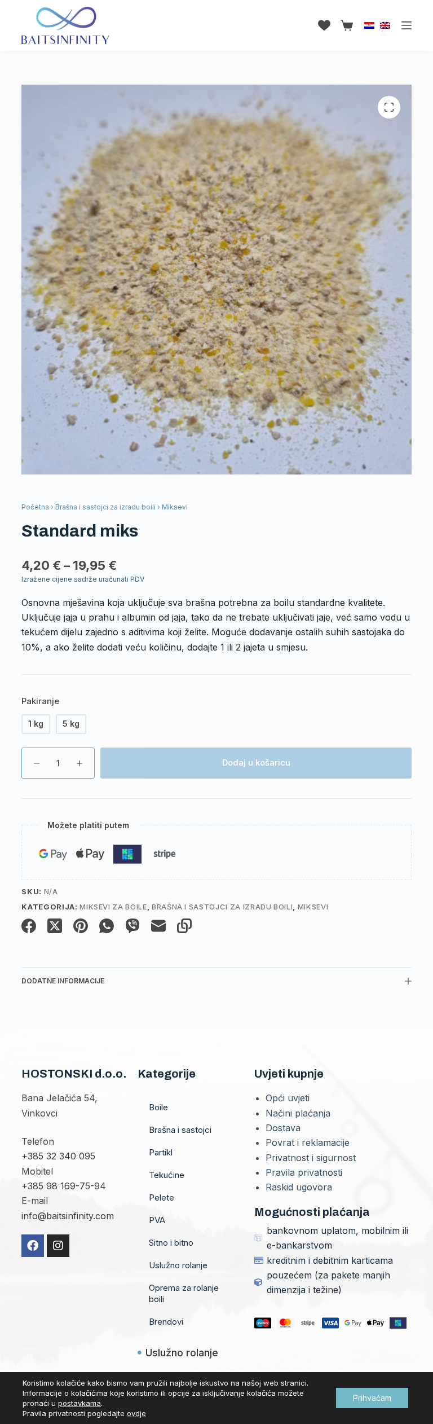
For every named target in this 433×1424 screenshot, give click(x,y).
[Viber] (132, 925)
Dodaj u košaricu (256, 762)
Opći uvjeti (288, 1098)
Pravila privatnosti (304, 1172)
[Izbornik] (406, 25)
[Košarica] (344, 25)
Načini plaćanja (298, 1113)
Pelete (161, 1197)
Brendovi (166, 1321)
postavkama (79, 1403)
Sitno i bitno (171, 1242)
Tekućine (166, 1175)
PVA (157, 1220)
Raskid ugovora (299, 1187)
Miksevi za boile (113, 906)
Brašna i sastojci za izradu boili (105, 507)
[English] (385, 25)
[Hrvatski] (369, 25)
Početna (35, 507)
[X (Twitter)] (54, 925)
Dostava (283, 1127)
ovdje (136, 1413)
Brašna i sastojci (180, 1129)
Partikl (161, 1152)
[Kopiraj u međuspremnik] (184, 925)
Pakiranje (40, 701)
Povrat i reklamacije (308, 1142)
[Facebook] (28, 925)
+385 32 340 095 (58, 1156)
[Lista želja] (324, 25)
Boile (158, 1107)
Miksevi (313, 906)
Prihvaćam (372, 1398)
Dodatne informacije (62, 981)
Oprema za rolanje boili (184, 1293)
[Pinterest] (80, 925)
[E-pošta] (158, 925)
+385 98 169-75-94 (63, 1186)
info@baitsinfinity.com (67, 1215)
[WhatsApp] (106, 925)
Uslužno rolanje (178, 1265)
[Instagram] (58, 1245)
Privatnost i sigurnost (311, 1157)
